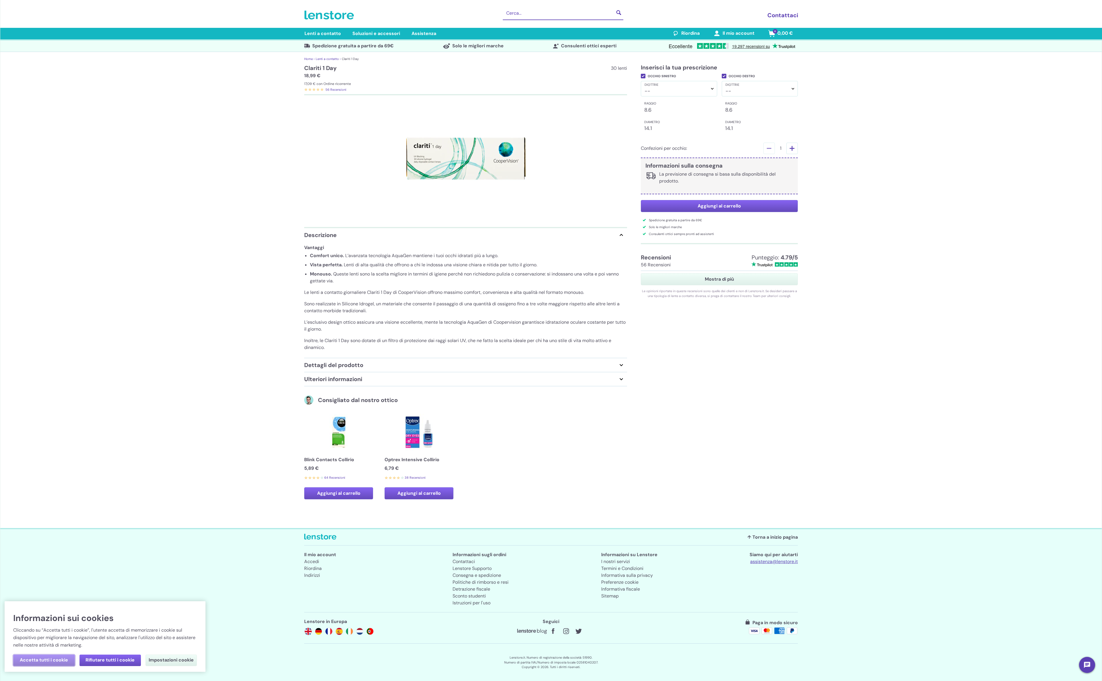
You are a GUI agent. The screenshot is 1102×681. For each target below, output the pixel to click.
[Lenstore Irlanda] (350, 631)
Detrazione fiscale (471, 589)
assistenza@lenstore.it (774, 561)
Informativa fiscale (620, 589)
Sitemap (610, 596)
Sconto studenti (469, 596)
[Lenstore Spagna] (339, 631)
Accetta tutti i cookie (44, 660)
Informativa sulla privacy (627, 575)
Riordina (690, 33)
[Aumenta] (792, 148)
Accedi (311, 561)
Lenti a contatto (322, 33)
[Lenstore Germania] (319, 631)
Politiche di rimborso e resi (481, 582)
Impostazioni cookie (171, 660)
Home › (309, 59)
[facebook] (553, 631)
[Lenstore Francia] (329, 631)
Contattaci (782, 15)
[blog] (532, 631)
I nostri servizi (615, 561)
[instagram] (566, 631)
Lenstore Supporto (472, 568)
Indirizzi (312, 575)
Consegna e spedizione (477, 575)
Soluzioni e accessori (376, 33)
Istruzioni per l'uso (471, 603)
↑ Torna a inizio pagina (772, 537)
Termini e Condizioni (622, 568)
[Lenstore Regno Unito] (308, 631)
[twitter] (578, 631)
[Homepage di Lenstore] (330, 15)
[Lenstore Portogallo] (370, 631)
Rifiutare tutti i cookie (110, 660)
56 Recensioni (335, 90)
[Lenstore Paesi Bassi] (360, 631)
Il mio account (738, 33)
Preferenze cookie (620, 582)
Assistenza (424, 33)
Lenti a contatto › (328, 59)
